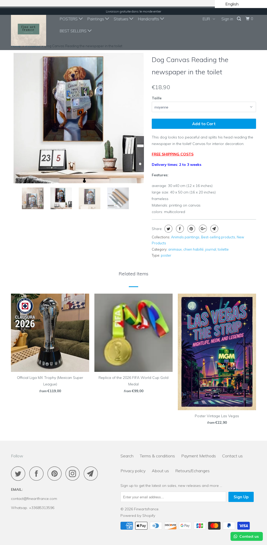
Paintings (96, 18)
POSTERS (69, 18)
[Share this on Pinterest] (190, 229)
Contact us (232, 455)
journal (210, 249)
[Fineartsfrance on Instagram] (74, 473)
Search (127, 455)
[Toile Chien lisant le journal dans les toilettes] (79, 118)
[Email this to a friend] (213, 229)
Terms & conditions (157, 455)
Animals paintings (185, 237)
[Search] (239, 18)
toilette (223, 249)
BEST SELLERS (74, 30)
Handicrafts (149, 18)
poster (166, 255)
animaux (175, 249)
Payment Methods (198, 455)
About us (160, 470)
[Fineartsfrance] (32, 28)
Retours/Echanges (192, 470)
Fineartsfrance (146, 509)
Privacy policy (132, 470)
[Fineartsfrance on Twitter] (19, 473)
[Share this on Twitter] (167, 229)
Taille (157, 98)
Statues (121, 18)
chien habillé (193, 249)
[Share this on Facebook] (179, 229)
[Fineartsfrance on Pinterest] (55, 473)
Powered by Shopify (137, 515)
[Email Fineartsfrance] (92, 473)
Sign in (227, 18)
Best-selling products (218, 237)
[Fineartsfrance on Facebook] (37, 473)
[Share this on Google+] (202, 229)
